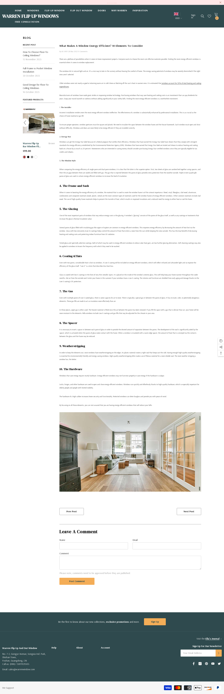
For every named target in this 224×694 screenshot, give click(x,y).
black (28, 157)
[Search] (202, 16)
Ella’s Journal (212, 638)
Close (220, 2)
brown (24, 157)
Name (62, 539)
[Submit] (219, 653)
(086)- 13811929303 (19, 663)
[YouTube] (212, 663)
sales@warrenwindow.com (22, 669)
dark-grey (32, 157)
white (35, 157)
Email (135, 539)
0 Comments (82, 51)
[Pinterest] (206, 663)
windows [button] (130, 445)
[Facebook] (193, 663)
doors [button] (130, 458)
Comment (64, 553)
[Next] (53, 122)
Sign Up (155, 621)
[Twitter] (219, 663)
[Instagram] (200, 663)
